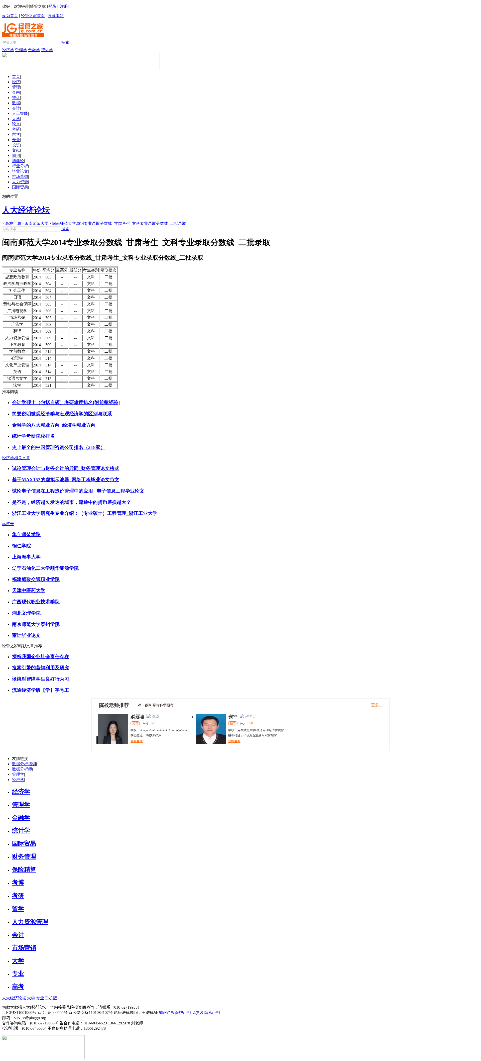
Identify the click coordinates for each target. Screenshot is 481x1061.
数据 (16, 103)
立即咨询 (135, 741)
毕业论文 (20, 171)
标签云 (8, 524)
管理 (16, 87)
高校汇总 (13, 223)
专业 (16, 140)
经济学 (8, 50)
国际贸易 (20, 187)
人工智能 (20, 113)
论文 (16, 124)
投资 (16, 145)
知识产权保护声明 (175, 1012)
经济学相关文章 (16, 458)
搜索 (65, 42)
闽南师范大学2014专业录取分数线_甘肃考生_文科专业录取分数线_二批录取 (119, 223)
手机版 (51, 998)
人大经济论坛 (14, 998)
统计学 (47, 50)
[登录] (52, 6)
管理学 (21, 50)
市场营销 (20, 176)
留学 (16, 134)
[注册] (64, 6)
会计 (16, 108)
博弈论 (18, 161)
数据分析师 (22, 769)
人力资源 (20, 182)
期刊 (16, 155)
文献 (16, 150)
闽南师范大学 (37, 223)
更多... (376, 705)
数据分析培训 (24, 764)
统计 (16, 97)
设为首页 (10, 16)
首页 (16, 76)
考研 (16, 129)
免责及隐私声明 (206, 1012)
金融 (16, 92)
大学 (16, 119)
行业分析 (20, 166)
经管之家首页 (33, 16)
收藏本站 (56, 16)
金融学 (34, 50)
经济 (16, 82)
